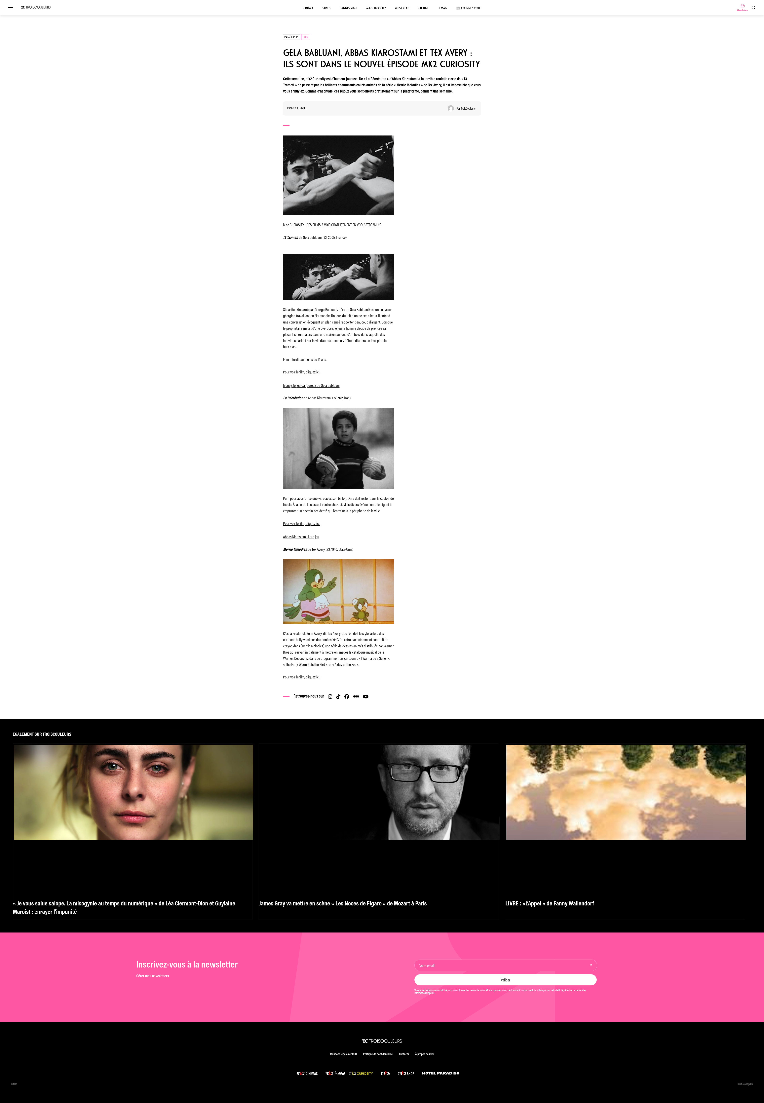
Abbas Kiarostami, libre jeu (301, 536)
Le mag (442, 8)
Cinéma (308, 8)
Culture (423, 8)
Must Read (402, 8)
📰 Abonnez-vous (468, 8)
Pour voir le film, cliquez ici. (301, 523)
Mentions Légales (745, 1084)
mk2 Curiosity (376, 8)
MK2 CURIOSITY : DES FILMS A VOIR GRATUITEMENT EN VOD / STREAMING (332, 224)
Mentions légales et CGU (343, 1054)
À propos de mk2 (424, 1054)
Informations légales (424, 993)
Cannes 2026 (348, 8)
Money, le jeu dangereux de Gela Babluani (311, 385)
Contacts (404, 1054)
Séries (326, 8)
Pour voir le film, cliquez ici (301, 372)
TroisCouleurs (468, 108)
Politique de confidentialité (378, 1054)
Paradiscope (291, 37)
